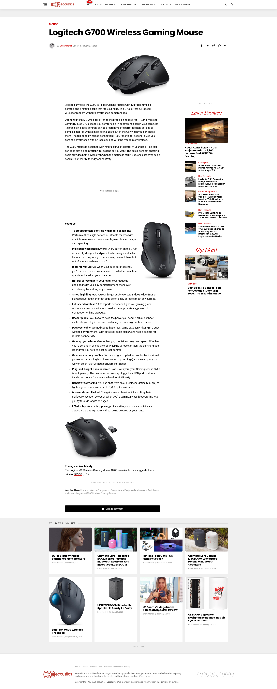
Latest (92, 490)
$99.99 (78, 474)
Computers (103, 490)
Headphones (148, 4)
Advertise (108, 667)
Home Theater (128, 4)
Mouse (141, 490)
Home (83, 490)
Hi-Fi (96, 4)
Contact (85, 667)
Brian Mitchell (66, 46)
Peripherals (130, 490)
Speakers (110, 4)
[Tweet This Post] (207, 45)
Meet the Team (95, 667)
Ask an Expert (182, 4)
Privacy (127, 667)
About (77, 667)
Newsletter (118, 667)
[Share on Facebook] (201, 45)
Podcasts (165, 4)
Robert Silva (102, 569)
